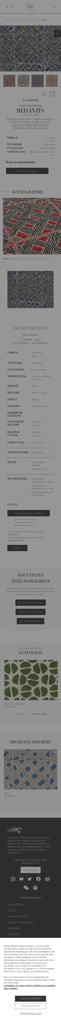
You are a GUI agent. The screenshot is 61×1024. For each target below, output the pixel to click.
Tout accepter (30, 998)
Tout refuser (30, 1006)
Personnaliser (30, 1013)
